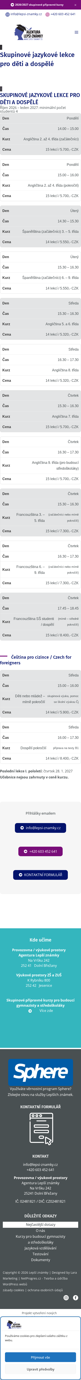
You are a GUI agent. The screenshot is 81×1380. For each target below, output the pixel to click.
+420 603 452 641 (43, 851)
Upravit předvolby (40, 1369)
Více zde (46, 1010)
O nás (40, 1230)
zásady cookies (13, 1290)
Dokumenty (40, 1259)
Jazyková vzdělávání (40, 1248)
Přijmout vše (40, 1357)
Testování (40, 1254)
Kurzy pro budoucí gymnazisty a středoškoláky (40, 1239)
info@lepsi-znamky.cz (43, 827)
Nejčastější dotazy (40, 1224)
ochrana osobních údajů (45, 1290)
